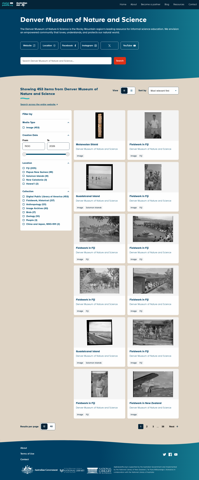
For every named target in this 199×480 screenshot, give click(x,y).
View (115, 90)
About (134, 4)
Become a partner (150, 4)
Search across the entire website (38, 104)
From (25, 140)
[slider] (24, 154)
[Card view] (124, 91)
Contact (193, 4)
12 (44, 426)
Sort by (142, 90)
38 (163, 426)
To (48, 140)
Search (120, 60)
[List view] (131, 91)
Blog (167, 4)
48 (51, 426)
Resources (178, 4)
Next (171, 426)
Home (123, 4)
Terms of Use (27, 453)
